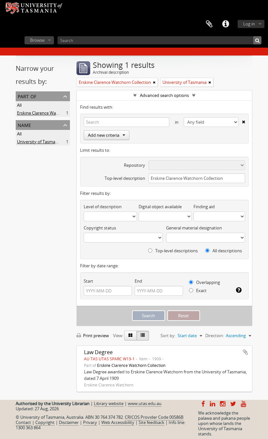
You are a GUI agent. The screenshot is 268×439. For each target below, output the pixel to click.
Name (24, 124)
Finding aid (204, 207)
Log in (249, 24)
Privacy (90, 422)
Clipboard (209, 24)
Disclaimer (69, 422)
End (138, 281)
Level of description (103, 207)
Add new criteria (103, 135)
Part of (27, 95)
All (19, 105)
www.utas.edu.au (144, 403)
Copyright (45, 422)
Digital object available (160, 207)
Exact (201, 290)
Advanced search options (164, 95)
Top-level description (125, 178)
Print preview (95, 335)
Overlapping (207, 282)
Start (88, 281)
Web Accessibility (117, 422)
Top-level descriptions (176, 251)
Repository (134, 165)
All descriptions (226, 251)
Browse (37, 40)
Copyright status (100, 228)
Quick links (225, 24)
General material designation (194, 228)
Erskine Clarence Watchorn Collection (53, 113)
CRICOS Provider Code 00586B (154, 417)
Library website (109, 403)
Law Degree (98, 352)
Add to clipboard (245, 352)
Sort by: (168, 335)
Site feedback (151, 422)
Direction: (214, 335)
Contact (23, 422)
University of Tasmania (39, 142)
